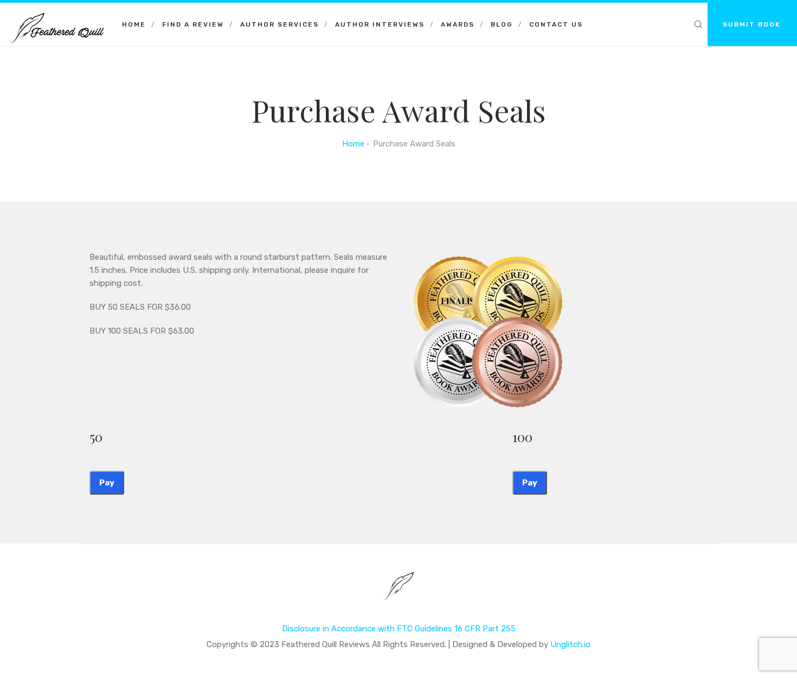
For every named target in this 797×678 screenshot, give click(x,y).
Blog (502, 24)
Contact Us (556, 24)
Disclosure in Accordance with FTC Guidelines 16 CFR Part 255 (399, 629)
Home (134, 24)
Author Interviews (380, 24)
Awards (457, 24)
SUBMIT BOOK (752, 24)
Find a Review (193, 24)
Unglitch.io (570, 644)
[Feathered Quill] (57, 16)
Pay (106, 483)
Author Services (279, 24)
